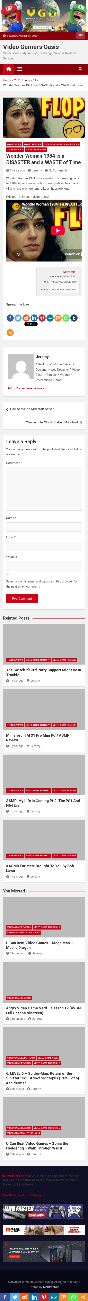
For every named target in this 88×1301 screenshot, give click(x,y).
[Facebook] (10, 315)
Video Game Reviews (64, 660)
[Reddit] (26, 315)
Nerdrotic (69, 272)
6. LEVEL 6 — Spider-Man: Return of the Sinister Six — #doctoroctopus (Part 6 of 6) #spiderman (42, 1078)
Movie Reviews (32, 144)
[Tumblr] (74, 315)
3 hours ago (17, 953)
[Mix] (58, 315)
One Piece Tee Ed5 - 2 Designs (23, 1195)
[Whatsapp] (66, 315)
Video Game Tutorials (47, 927)
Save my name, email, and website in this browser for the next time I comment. (42, 584)
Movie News (14, 144)
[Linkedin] (34, 315)
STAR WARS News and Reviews (61, 144)
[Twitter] (18, 315)
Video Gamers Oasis (31, 46)
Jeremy (37, 170)
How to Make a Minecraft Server (32, 409)
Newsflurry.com (15, 1176)
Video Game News (48, 1058)
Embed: (45, 289)
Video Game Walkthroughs (23, 932)
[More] (10, 329)
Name (11, 518)
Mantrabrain (51, 1287)
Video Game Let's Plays (21, 1058)
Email (11, 537)
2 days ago (17, 1088)
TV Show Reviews (36, 149)
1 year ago (17, 680)
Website (11, 557)
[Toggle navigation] (19, 69)
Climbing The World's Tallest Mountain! (52, 422)
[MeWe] (50, 315)
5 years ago (17, 170)
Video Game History (38, 660)
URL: (46, 282)
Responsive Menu (80, 35)
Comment (14, 463)
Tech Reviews (15, 149)
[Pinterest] (42, 315)
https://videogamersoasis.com (28, 388)
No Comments (58, 170)
